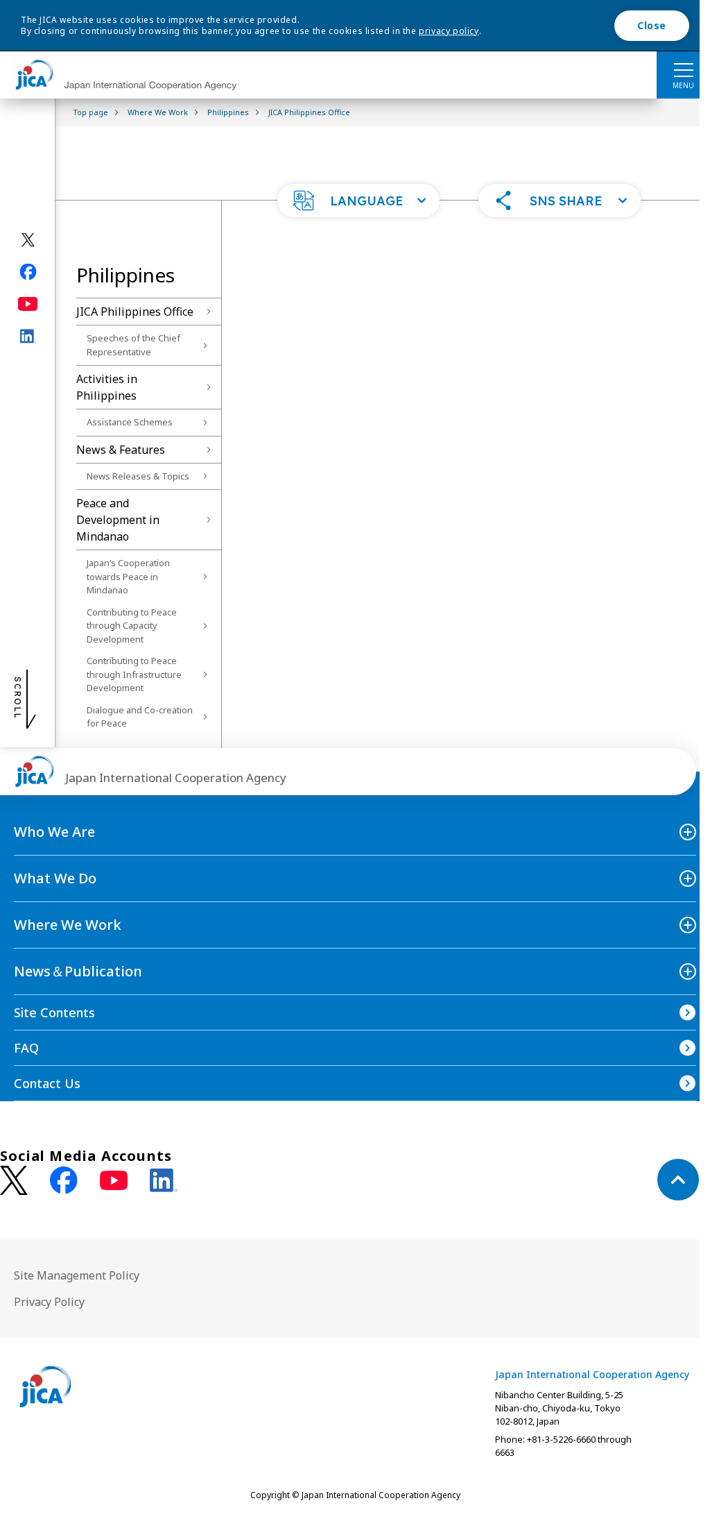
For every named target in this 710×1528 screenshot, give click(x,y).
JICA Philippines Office (134, 311)
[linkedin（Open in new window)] (28, 336)
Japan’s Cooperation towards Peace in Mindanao (128, 576)
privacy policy (448, 31)
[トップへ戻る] (678, 1179)
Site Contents (54, 1012)
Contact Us (47, 1083)
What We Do (55, 878)
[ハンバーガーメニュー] (683, 69)
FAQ (26, 1047)
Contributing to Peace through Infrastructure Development (134, 674)
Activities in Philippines (106, 387)
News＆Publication (78, 971)
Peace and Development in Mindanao (117, 519)
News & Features (120, 449)
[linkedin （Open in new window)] (164, 1180)
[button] (358, 200)
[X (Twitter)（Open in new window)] (28, 240)
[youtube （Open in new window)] (114, 1181)
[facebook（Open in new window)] (28, 272)
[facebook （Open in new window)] (64, 1180)
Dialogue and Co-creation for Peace (140, 717)
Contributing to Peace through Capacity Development (132, 625)
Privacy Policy (49, 1301)
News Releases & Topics (138, 476)
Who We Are (54, 831)
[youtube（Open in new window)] (28, 304)
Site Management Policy (76, 1275)
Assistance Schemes (130, 422)
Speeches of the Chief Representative (133, 345)
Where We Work (67, 924)
